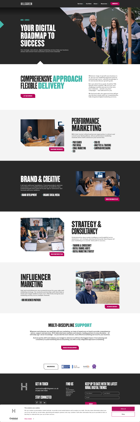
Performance (86, 125)
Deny (123, 414)
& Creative (40, 179)
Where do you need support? (70, 348)
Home (22, 20)
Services (80, 3)
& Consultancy (86, 228)
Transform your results (56, 149)
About (95, 3)
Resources (104, 3)
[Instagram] (40, 402)
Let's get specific (27, 96)
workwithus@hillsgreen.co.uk (46, 388)
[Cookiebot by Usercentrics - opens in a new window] (14, 419)
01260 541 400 (41, 391)
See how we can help (112, 306)
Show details (28, 418)
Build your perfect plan (57, 254)
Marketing (36, 281)
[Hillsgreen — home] (26, 3)
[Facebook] (36, 402)
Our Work (88, 3)
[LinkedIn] (44, 402)
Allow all (123, 409)
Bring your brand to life (112, 199)
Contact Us (115, 3)
